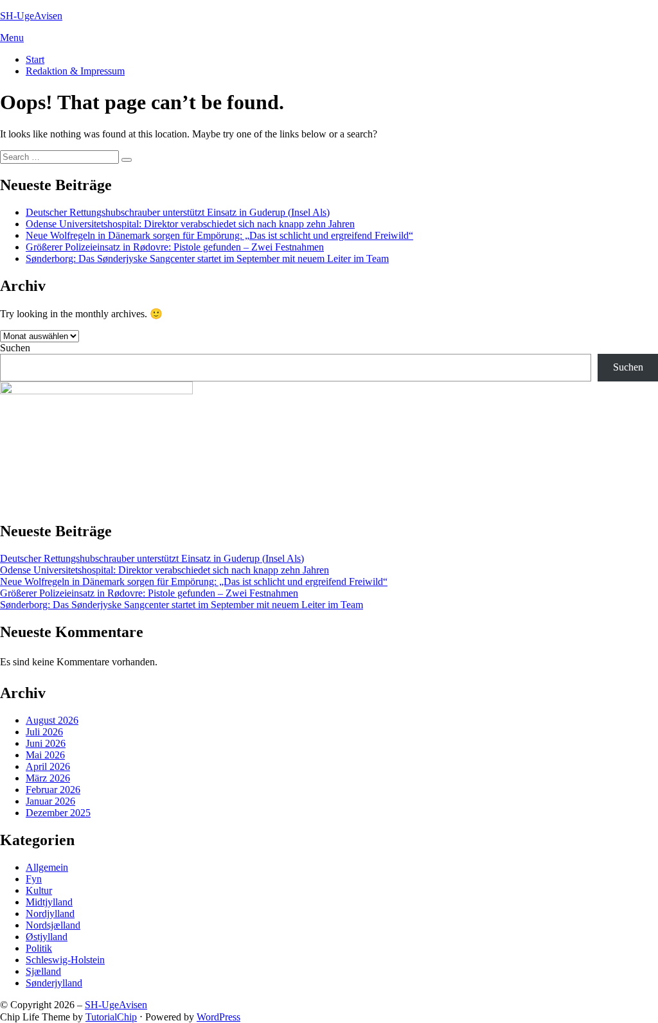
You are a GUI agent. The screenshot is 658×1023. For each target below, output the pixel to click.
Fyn (34, 878)
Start (35, 59)
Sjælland (43, 971)
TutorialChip (111, 1016)
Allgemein (47, 867)
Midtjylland (49, 901)
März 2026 (48, 778)
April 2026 (48, 766)
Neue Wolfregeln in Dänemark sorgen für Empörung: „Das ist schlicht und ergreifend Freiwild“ (219, 235)
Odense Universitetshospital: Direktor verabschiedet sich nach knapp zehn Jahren (190, 223)
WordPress (218, 1016)
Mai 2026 (45, 754)
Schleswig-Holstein (65, 959)
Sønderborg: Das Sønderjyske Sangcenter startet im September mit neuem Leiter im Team (207, 258)
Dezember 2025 (58, 812)
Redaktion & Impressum (75, 71)
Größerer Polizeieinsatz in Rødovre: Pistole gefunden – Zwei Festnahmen (175, 246)
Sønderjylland (54, 982)
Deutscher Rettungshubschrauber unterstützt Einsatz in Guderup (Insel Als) (178, 212)
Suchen (15, 347)
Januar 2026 (50, 801)
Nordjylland (50, 913)
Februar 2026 (53, 789)
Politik (39, 948)
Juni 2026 (46, 743)
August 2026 (52, 720)
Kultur (39, 890)
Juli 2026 (44, 731)
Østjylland (46, 936)
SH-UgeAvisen (31, 15)
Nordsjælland (53, 925)
